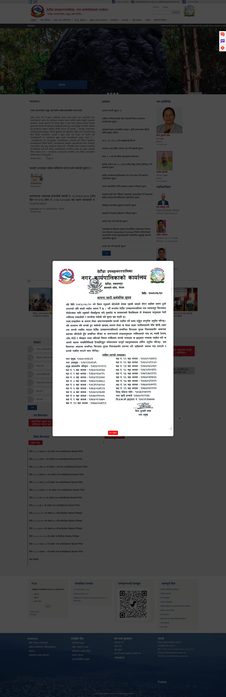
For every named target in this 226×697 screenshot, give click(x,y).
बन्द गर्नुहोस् (113, 433)
